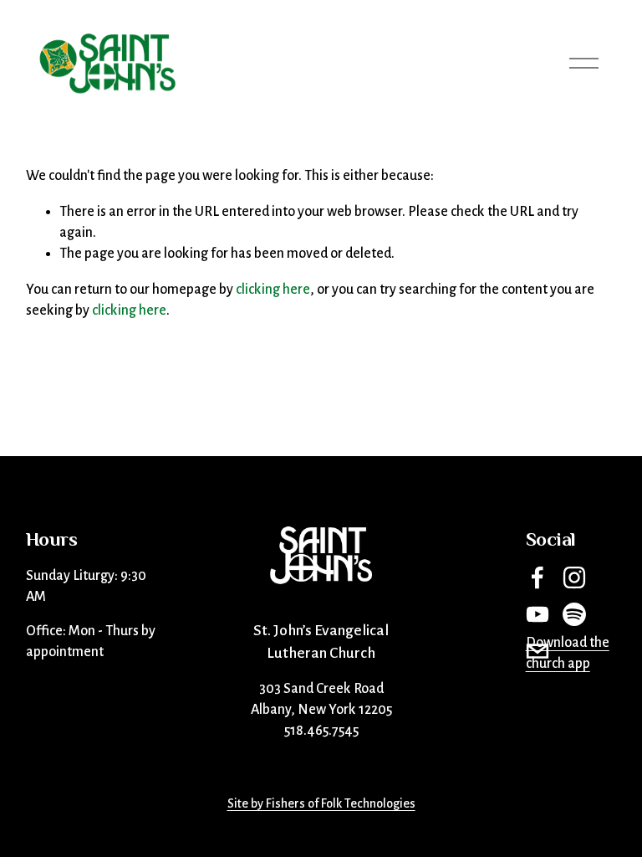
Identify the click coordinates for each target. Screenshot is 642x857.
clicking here (273, 289)
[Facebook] (537, 577)
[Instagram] (574, 577)
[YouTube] (537, 614)
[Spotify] (574, 614)
